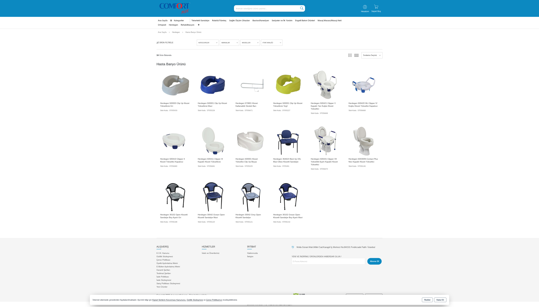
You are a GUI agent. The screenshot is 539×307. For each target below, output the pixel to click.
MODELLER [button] (246, 43)
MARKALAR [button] (225, 43)
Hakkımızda (252, 253)
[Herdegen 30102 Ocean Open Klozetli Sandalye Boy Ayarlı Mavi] (288, 196)
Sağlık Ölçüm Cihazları (239, 20)
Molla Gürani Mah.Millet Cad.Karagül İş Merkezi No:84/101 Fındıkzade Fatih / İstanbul (336, 247)
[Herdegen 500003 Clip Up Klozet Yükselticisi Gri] (175, 85)
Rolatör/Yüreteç (219, 20)
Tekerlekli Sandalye (200, 20)
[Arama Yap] (302, 8)
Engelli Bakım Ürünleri (305, 20)
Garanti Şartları (163, 270)
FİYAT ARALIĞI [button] (268, 43)
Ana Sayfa (162, 20)
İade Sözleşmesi (164, 280)
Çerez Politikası (163, 260)
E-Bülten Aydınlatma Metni (168, 266)
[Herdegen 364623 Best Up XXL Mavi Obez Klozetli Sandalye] (288, 141)
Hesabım (365, 11)
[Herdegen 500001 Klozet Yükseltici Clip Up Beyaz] (251, 141)
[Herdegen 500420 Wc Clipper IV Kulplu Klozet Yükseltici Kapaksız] (364, 85)
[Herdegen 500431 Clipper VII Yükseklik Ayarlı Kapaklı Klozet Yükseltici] (326, 141)
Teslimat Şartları (164, 273)
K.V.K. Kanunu (163, 253)
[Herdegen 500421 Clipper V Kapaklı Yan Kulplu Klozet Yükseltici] (326, 85)
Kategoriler (178, 20)
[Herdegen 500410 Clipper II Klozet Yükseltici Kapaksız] (175, 141)
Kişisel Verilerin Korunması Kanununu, (169, 300)
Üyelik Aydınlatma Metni (167, 263)
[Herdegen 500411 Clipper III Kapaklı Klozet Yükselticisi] (213, 141)
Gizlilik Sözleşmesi (165, 256)
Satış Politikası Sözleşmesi (168, 283)
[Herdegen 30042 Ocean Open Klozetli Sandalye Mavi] (213, 196)
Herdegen (173, 25)
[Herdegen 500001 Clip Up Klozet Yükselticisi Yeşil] (288, 85)
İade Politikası (163, 277)
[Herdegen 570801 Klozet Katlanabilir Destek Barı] (251, 85)
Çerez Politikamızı (214, 300)
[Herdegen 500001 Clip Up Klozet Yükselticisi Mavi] (213, 85)
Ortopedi (162, 25)
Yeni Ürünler (162, 287)
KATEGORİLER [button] (203, 43)
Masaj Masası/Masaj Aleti (330, 20)
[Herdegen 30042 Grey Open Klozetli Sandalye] (251, 196)
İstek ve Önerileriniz (210, 253)
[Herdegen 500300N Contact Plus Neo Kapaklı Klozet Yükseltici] (364, 141)
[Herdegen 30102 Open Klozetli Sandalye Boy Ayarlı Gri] (175, 196)
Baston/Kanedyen (261, 20)
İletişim (250, 256)
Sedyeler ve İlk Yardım (282, 20)
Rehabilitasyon (187, 25)
